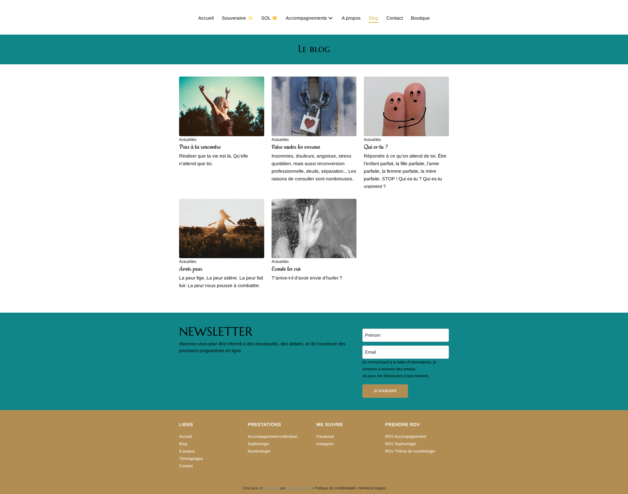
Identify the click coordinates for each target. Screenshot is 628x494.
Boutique (420, 18)
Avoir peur (190, 269)
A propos (351, 18)
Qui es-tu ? (376, 147)
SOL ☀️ (269, 18)
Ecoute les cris (286, 269)
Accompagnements (306, 18)
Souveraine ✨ (237, 18)
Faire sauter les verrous (296, 147)
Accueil (206, 18)
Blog (373, 18)
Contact (394, 18)
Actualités (187, 139)
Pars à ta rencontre (200, 147)
